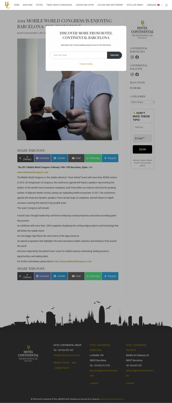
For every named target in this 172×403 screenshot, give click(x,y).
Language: (152, 5)
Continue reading (86, 64)
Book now (27, 5)
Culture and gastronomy (110, 5)
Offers (39, 5)
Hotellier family (135, 5)
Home (16, 5)
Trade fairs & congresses (59, 5)
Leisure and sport (85, 5)
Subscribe (114, 55)
